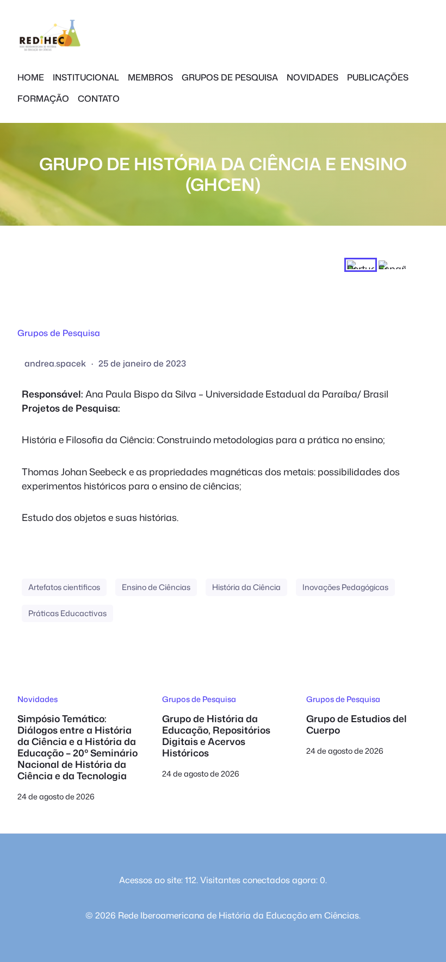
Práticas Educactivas (67, 613)
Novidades (37, 699)
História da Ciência (246, 587)
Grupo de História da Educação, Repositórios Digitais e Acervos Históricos (216, 736)
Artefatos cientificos (64, 587)
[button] (360, 264)
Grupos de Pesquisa (58, 333)
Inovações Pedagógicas (345, 587)
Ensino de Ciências (156, 587)
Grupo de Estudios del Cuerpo (356, 724)
